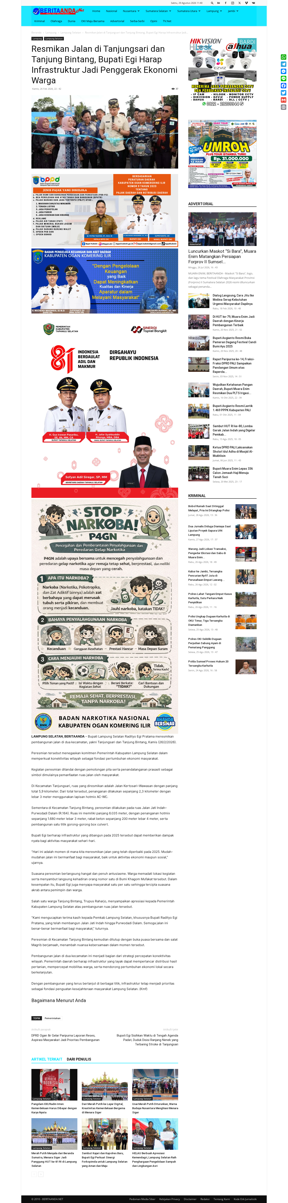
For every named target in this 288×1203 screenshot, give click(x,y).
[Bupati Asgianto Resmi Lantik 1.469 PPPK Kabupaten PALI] (198, 411)
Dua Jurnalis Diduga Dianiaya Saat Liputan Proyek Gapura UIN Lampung (209, 530)
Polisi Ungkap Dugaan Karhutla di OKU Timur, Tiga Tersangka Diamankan (209, 620)
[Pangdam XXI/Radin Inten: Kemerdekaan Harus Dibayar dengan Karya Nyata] (54, 1085)
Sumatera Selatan (157, 11)
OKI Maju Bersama (92, 21)
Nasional (111, 11)
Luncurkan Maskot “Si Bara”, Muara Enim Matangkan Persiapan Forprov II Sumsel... (222, 256)
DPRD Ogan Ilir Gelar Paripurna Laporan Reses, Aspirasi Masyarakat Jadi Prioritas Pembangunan (65, 1038)
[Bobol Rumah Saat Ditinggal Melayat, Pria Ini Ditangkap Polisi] (246, 511)
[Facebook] (225, 3)
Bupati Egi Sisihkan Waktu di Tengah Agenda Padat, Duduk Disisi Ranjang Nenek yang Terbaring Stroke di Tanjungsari (147, 1040)
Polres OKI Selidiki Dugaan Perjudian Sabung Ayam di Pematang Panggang (204, 643)
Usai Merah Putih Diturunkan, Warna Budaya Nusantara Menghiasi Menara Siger (155, 1108)
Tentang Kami (222, 1199)
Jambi (231, 11)
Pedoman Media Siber (142, 1199)
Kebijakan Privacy (169, 1199)
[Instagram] (232, 3)
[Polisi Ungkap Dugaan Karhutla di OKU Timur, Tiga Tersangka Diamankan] (246, 621)
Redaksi (205, 1199)
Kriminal (39, 21)
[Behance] (218, 3)
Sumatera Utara (187, 11)
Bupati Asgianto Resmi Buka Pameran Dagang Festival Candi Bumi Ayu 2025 (234, 342)
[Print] (283, 107)
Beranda (36, 32)
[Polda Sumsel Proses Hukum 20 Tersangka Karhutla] (246, 666)
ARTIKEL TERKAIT (46, 1059)
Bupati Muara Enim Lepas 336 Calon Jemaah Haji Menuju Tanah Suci (233, 473)
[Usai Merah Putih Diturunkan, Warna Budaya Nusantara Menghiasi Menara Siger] (155, 1085)
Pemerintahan (53, 1018)
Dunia (71, 21)
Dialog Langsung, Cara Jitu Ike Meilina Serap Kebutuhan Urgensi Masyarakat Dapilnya (233, 300)
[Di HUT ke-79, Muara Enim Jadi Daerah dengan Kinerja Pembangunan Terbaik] (198, 322)
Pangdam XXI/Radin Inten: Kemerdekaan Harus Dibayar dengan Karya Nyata (54, 1108)
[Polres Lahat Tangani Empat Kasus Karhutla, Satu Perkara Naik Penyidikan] (246, 599)
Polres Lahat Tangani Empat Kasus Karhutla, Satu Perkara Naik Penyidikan (210, 598)
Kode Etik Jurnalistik (245, 1199)
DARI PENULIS (79, 1059)
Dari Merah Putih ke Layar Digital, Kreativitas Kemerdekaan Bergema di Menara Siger (103, 1108)
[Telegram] (283, 64)
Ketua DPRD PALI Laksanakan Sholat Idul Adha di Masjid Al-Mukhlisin (233, 451)
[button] (212, 2)
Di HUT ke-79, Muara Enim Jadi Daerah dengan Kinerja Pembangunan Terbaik (233, 321)
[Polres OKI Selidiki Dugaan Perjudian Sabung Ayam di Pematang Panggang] (246, 644)
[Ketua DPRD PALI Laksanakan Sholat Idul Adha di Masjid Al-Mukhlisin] (198, 452)
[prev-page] (34, 1174)
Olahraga (56, 21)
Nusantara (129, 11)
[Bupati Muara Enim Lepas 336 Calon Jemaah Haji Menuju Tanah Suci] (198, 474)
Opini (153, 21)
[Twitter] (239, 3)
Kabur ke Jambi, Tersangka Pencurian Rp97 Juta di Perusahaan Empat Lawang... (206, 575)
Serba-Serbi (137, 21)
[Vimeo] (246, 3)
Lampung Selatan (71, 32)
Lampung (213, 11)
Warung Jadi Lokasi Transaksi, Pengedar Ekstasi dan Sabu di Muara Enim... (207, 553)
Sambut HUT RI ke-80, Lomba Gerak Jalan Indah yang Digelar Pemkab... (234, 430)
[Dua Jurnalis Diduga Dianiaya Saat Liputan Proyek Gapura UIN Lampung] (246, 531)
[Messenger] (283, 71)
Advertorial (117, 21)
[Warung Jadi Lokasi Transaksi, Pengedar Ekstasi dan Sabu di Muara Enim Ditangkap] (246, 554)
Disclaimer (190, 1199)
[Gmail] (283, 100)
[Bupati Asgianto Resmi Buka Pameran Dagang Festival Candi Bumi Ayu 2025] (198, 343)
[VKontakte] (253, 3)
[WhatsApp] (283, 57)
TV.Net (167, 21)
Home (96, 11)
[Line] (283, 78)
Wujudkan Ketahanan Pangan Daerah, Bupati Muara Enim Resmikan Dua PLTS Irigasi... (233, 389)
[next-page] (40, 1174)
